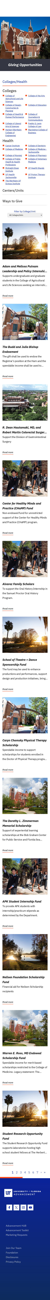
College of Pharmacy (37, 155)
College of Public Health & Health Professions (13, 162)
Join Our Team (13, 1248)
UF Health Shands (36, 168)
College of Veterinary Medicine (37, 160)
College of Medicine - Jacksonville (37, 150)
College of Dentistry (37, 145)
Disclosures (12, 1257)
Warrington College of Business (37, 131)
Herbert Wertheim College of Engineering (13, 133)
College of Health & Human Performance (14, 115)
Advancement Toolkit (17, 1230)
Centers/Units (13, 190)
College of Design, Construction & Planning (13, 108)
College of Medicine (14, 149)
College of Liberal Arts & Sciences (13, 125)
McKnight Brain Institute (12, 169)
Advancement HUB (16, 1225)
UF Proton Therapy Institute (36, 176)
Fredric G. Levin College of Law (34, 125)
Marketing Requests (16, 1234)
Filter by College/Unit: (25, 211)
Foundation (12, 1252)
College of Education (37, 105)
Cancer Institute (12, 145)
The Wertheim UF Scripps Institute (13, 182)
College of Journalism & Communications (35, 117)
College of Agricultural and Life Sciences (14, 99)
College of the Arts (36, 96)
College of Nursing (13, 155)
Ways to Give (12, 201)
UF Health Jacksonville (11, 176)
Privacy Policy (13, 1261)
